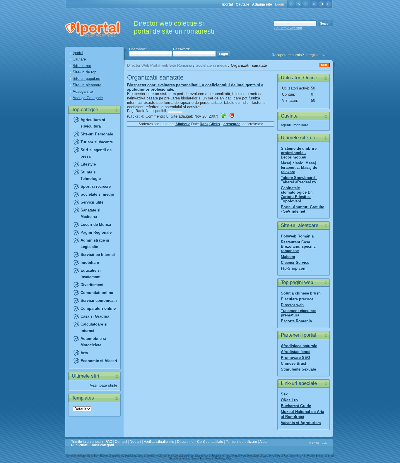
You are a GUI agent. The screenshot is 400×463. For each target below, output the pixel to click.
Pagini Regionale (96, 232)
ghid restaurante (194, 455)
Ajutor (264, 441)
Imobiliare (90, 262)
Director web (292, 305)
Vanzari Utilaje (271, 455)
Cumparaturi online (98, 308)
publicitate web (134, 455)
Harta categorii (102, 445)
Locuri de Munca (96, 224)
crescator (231, 124)
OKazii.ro (289, 400)
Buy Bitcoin (101, 455)
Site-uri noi (82, 65)
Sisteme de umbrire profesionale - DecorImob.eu (299, 152)
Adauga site (262, 4)
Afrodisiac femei (295, 352)
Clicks (214, 124)
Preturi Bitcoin (315, 455)
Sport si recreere (96, 186)
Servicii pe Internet (98, 254)
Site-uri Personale (97, 134)
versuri (245, 455)
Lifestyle (88, 164)
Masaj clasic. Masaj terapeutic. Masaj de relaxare (299, 167)
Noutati (135, 441)
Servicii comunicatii (99, 300)
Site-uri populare (86, 78)
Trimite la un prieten (87, 441)
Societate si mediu (97, 194)
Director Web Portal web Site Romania (159, 65)
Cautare (242, 4)
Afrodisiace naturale (299, 346)
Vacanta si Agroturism (301, 423)
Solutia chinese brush (301, 293)
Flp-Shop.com (294, 268)
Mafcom (288, 256)
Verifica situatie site (159, 441)
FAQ (108, 441)
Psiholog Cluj (223, 458)
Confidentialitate (210, 441)
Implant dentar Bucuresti (196, 458)
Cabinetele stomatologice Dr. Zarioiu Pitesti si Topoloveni (297, 194)
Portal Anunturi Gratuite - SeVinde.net (302, 209)
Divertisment (92, 285)
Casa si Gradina (95, 316)
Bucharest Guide (296, 406)
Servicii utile (92, 202)
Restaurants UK (293, 455)
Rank (204, 124)
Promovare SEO (295, 357)
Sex (284, 394)
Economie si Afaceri (99, 361)
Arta (84, 353)
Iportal (227, 4)
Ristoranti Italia (221, 455)
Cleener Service (295, 262)
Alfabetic (182, 124)
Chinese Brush (294, 363)
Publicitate (79, 445)
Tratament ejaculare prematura (298, 313)
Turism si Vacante (97, 142)
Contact (121, 441)
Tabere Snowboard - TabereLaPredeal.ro (299, 179)
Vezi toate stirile (103, 385)
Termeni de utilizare (241, 441)
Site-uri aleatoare (87, 85)
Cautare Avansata (288, 28)
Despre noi (185, 441)
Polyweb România (297, 236)
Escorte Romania (296, 321)
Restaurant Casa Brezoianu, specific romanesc (298, 246)
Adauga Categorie (88, 98)
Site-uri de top (84, 72)
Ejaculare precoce (297, 299)
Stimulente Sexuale (298, 369)
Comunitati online (97, 292)
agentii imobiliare (294, 125)
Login (279, 4)
